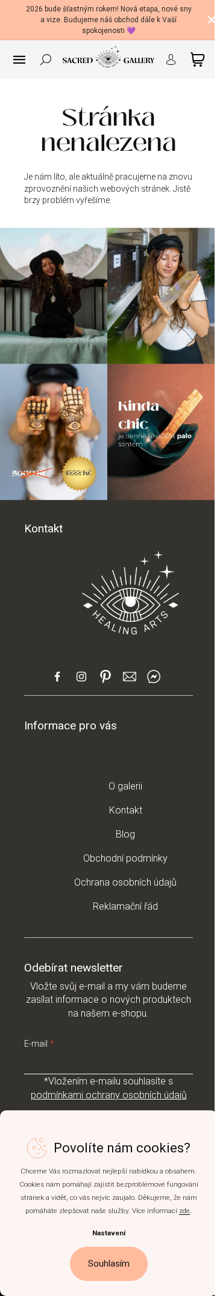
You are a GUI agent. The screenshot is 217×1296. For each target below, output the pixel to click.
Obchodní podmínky (125, 858)
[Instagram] (81, 682)
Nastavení (108, 1233)
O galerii (125, 786)
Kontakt (125, 810)
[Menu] (19, 59)
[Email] (130, 682)
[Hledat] (46, 59)
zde (184, 1210)
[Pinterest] (105, 681)
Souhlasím (109, 1263)
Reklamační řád (125, 906)
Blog (125, 834)
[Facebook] (57, 682)
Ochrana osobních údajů (125, 882)
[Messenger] (154, 682)
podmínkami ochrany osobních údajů (109, 1095)
